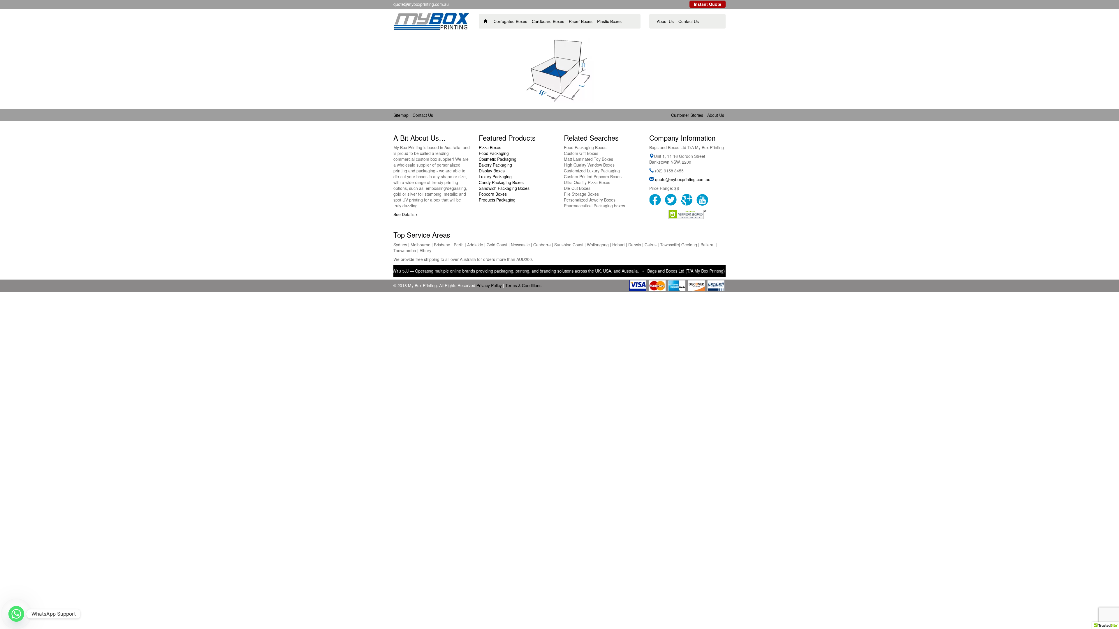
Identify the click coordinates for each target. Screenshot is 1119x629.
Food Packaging (494, 153)
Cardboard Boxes (548, 21)
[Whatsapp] (16, 614)
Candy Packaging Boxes (501, 182)
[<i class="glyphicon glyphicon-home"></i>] (486, 21)
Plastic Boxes (609, 21)
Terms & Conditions (523, 285)
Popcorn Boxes (493, 194)
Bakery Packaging (495, 165)
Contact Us (688, 21)
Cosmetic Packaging (497, 159)
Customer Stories (687, 115)
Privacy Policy (489, 285)
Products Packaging (497, 200)
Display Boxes (492, 171)
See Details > (405, 214)
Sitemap (401, 115)
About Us (665, 21)
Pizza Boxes (490, 147)
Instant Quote (707, 4)
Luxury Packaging (495, 176)
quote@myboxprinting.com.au (682, 179)
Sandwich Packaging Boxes (504, 188)
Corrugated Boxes (510, 21)
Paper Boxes (580, 21)
